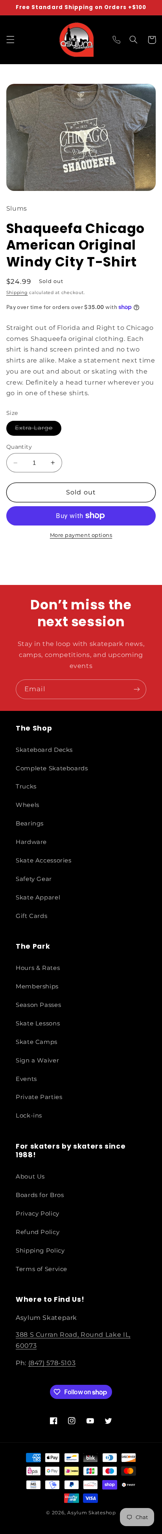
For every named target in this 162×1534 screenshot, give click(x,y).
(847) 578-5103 (52, 1363)
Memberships (37, 986)
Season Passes (38, 1004)
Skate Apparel (38, 897)
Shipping (17, 292)
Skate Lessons (38, 1023)
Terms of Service (41, 1269)
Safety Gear (34, 879)
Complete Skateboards (52, 768)
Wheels (27, 805)
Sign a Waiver (37, 1060)
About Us (30, 1176)
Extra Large (38, 429)
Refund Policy (37, 1232)
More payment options (81, 535)
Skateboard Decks (44, 749)
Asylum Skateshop (91, 1512)
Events (26, 1078)
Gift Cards (31, 916)
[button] (10, 40)
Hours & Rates (38, 967)
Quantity (19, 447)
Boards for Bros (40, 1195)
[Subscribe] (137, 689)
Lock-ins (29, 1115)
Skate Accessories (44, 860)
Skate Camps (36, 1041)
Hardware (31, 842)
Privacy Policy (37, 1213)
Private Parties (39, 1097)
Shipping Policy (40, 1250)
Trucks (26, 786)
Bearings (30, 823)
